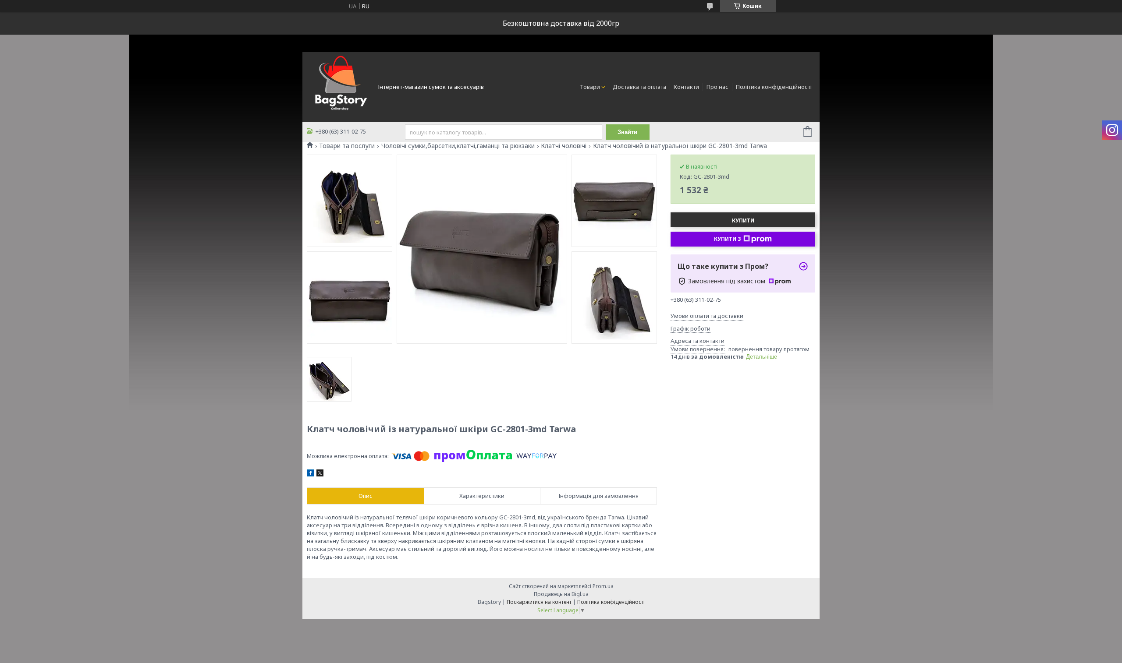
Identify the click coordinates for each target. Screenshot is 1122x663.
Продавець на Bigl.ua (561, 594)
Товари (590, 87)
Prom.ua (603, 586)
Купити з (727, 239)
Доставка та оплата (639, 87)
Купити (743, 220)
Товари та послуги (347, 146)
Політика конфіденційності (774, 87)
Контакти (686, 87)
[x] (319, 474)
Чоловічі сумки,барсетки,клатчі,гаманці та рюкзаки (458, 146)
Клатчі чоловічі (563, 146)
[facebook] (310, 474)
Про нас (717, 87)
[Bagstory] (340, 86)
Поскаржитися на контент (539, 602)
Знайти (627, 132)
